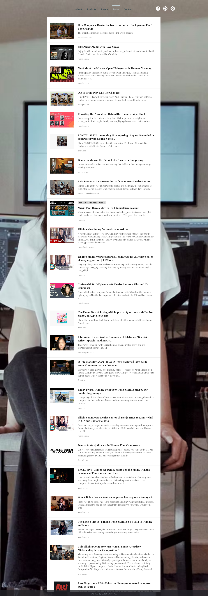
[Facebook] (158, 8)
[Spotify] (173, 8)
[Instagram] (165, 8)
